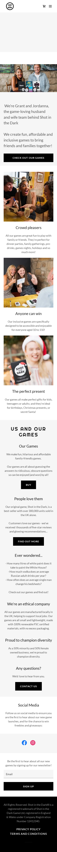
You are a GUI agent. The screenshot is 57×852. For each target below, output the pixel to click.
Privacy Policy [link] (28, 829)
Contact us (28, 686)
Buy (28, 484)
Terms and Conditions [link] (28, 833)
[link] (10, 6)
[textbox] (28, 774)
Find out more (28, 541)
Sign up (28, 786)
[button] (50, 6)
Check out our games (28, 157)
